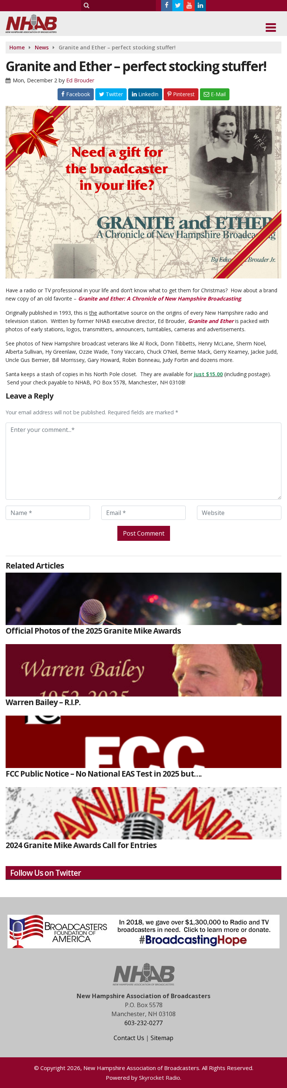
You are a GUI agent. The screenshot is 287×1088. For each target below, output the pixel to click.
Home (17, 47)
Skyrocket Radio (159, 1077)
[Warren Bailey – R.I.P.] (143, 670)
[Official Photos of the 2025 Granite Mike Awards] (143, 599)
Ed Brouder (80, 80)
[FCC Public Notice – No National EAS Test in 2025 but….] (143, 742)
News (42, 47)
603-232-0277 (143, 1023)
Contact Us (129, 1038)
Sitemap (162, 1038)
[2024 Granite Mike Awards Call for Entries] (143, 813)
